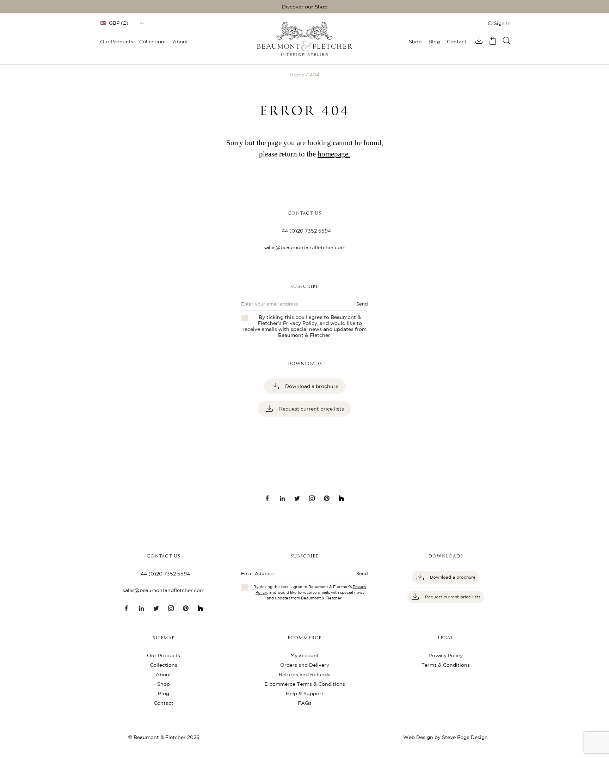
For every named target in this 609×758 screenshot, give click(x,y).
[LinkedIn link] (282, 498)
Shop (415, 41)
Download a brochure (311, 386)
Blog (434, 41)
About (180, 41)
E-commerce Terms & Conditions (304, 684)
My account (304, 655)
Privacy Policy (300, 323)
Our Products (116, 41)
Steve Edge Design (465, 737)
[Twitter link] (297, 498)
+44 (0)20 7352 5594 (304, 231)
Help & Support (305, 693)
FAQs (305, 703)
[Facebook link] (267, 498)
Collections (153, 41)
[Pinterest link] (326, 498)
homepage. (334, 154)
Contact (457, 41)
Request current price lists (311, 409)
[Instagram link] (312, 498)
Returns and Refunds (304, 674)
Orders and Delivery (304, 665)
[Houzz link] (341, 498)
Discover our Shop (304, 7)
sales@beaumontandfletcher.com (304, 247)
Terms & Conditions (446, 665)
